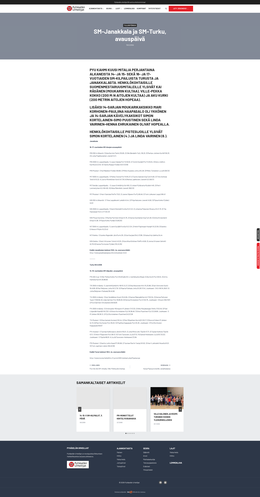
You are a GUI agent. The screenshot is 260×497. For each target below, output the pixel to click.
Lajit (172, 448)
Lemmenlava (129, 9)
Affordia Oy (136, 492)
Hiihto (119, 456)
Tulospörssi (130, 25)
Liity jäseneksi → (180, 9)
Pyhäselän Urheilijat (78, 448)
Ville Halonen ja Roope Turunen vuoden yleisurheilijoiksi (166, 417)
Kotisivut (117, 492)
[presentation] (167, 398)
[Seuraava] (180, 409)
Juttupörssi (121, 463)
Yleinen (119, 452)
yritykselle (123, 492)
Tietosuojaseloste (150, 463)
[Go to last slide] (79, 409)
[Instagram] (165, 482)
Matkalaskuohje (149, 459)
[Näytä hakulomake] (166, 8)
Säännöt (146, 452)
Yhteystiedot (154, 9)
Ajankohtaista (124, 448)
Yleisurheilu (121, 459)
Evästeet (146, 466)
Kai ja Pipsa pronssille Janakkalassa (156, 367)
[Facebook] (160, 482)
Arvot (145, 456)
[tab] (125, 433)
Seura (146, 448)
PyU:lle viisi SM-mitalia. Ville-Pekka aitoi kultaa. (107, 367)
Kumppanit (141, 9)
